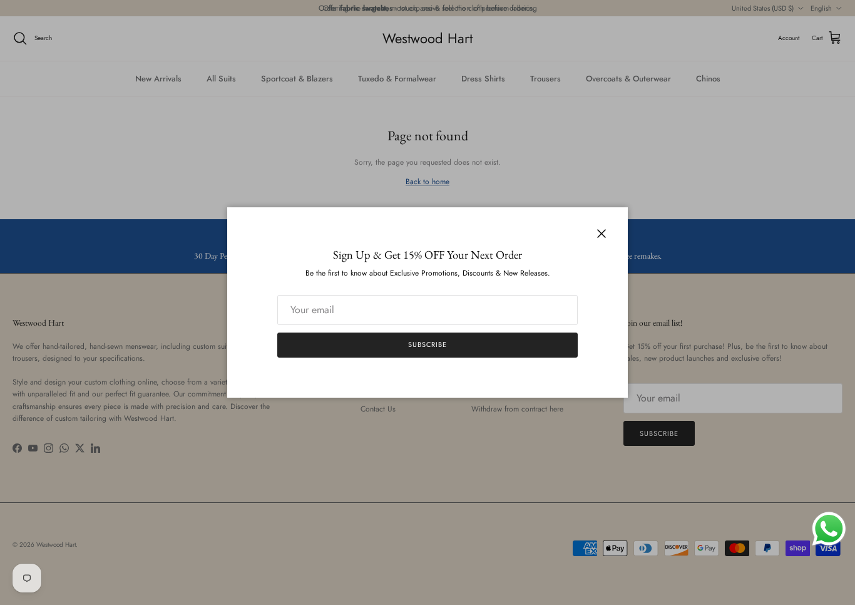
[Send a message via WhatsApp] (829, 529)
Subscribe (427, 344)
